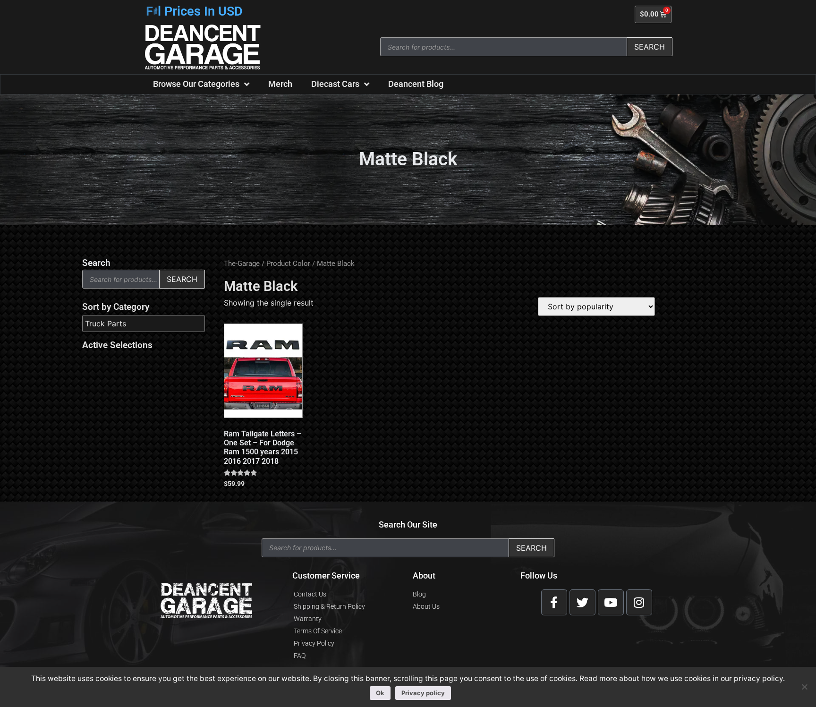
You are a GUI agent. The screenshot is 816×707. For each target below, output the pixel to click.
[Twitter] (582, 602)
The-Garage (242, 263)
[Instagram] (639, 602)
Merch (280, 84)
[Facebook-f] (554, 602)
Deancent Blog (415, 84)
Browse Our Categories (196, 84)
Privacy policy (423, 693)
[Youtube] (611, 602)
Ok (380, 693)
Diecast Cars (335, 84)
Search (649, 46)
